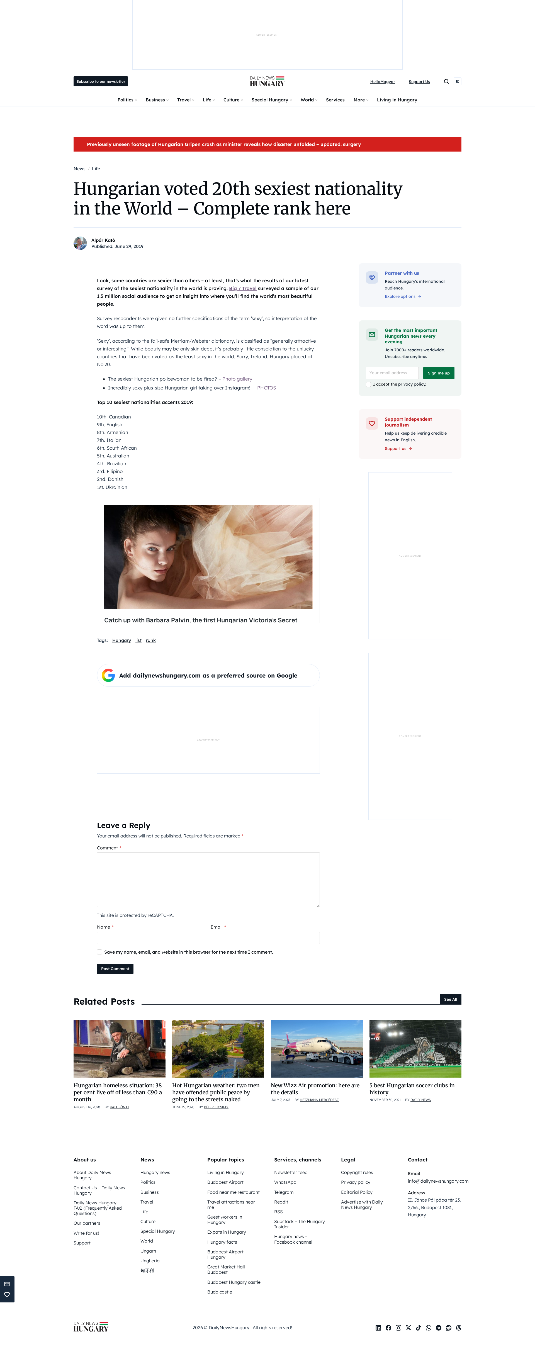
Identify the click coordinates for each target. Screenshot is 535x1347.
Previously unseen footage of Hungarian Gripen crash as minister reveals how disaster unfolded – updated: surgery (224, 144)
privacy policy (411, 384)
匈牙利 (147, 1270)
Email (218, 927)
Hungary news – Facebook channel (293, 1239)
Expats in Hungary (226, 1232)
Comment (109, 848)
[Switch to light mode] (457, 81)
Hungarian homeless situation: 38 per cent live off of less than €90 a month (118, 1092)
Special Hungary (270, 100)
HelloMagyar (382, 81)
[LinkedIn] (378, 1328)
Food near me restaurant (233, 1192)
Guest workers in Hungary (224, 1219)
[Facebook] (388, 1328)
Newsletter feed (291, 1172)
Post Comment (115, 968)
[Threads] (458, 1328)
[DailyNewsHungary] (267, 81)
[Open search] (446, 81)
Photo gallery (237, 379)
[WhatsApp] (428, 1328)
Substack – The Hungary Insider (299, 1224)
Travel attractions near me (231, 1204)
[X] (408, 1328)
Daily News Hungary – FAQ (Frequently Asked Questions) (98, 1208)
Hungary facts (222, 1242)
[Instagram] (398, 1328)
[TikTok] (418, 1328)
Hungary (121, 640)
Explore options (400, 296)
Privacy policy (355, 1182)
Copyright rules (357, 1172)
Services (335, 100)
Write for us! (86, 1233)
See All (450, 999)
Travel (184, 100)
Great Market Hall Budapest (226, 1269)
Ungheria (150, 1260)
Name (105, 927)
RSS (278, 1211)
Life (207, 100)
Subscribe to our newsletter (101, 81)
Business (155, 100)
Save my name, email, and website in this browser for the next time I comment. (188, 952)
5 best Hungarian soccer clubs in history (412, 1089)
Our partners (87, 1223)
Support (82, 1243)
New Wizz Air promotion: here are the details (315, 1089)
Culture (231, 100)
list (138, 640)
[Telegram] (438, 1328)
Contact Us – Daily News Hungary (99, 1190)
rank (151, 640)
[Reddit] (448, 1328)
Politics (125, 100)
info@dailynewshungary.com (438, 1181)
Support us (395, 448)
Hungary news (155, 1172)
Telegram (284, 1192)
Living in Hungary (397, 100)
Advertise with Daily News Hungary (362, 1204)
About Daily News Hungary (92, 1175)
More (359, 100)
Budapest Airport (225, 1182)
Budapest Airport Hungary (225, 1254)
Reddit (281, 1202)
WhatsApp (285, 1182)
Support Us (419, 81)
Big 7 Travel (243, 288)
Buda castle (219, 1292)
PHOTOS (266, 388)
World (307, 100)
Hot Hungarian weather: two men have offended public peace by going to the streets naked (216, 1092)
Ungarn (148, 1251)
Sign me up (439, 373)
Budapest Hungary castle (234, 1282)
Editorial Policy (357, 1192)
